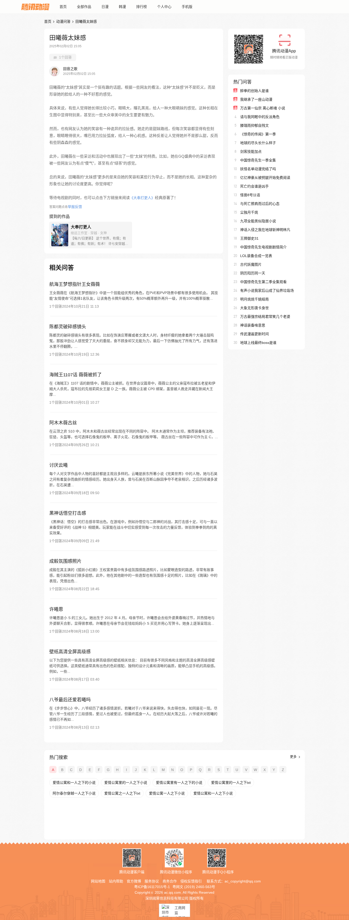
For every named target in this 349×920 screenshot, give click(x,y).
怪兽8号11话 (250, 195)
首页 (63, 7)
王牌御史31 (249, 238)
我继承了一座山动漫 (256, 99)
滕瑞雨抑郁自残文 (254, 125)
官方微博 (134, 881)
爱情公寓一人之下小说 (167, 793)
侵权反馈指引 (191, 881)
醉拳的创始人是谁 (254, 91)
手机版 (187, 7)
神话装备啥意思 (252, 325)
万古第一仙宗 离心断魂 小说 (262, 108)
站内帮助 (116, 881)
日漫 (105, 7)
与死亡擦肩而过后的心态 (260, 204)
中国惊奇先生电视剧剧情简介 (263, 247)
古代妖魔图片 (251, 264)
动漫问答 (63, 21)
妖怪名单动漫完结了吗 (258, 169)
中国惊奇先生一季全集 (258, 160)
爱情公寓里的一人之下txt (231, 783)
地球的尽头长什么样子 (258, 143)
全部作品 (84, 7)
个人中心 (164, 7)
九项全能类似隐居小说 (258, 221)
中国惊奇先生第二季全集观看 (263, 282)
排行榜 (141, 7)
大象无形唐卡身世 (254, 308)
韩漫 (122, 7)
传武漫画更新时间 (254, 334)
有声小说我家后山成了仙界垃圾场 (267, 290)
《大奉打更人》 (142, 198)
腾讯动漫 (35, 6)
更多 (294, 757)
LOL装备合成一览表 (256, 256)
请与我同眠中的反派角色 (260, 117)
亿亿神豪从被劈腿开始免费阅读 (265, 178)
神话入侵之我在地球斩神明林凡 (265, 230)
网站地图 (98, 881)
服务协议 (152, 881)
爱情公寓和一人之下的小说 (74, 783)
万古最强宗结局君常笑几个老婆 (265, 317)
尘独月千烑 (249, 212)
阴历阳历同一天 (252, 273)
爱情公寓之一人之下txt (122, 793)
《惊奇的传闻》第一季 (258, 134)
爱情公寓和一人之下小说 (213, 793)
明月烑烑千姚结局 (254, 299)
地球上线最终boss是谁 (258, 343)
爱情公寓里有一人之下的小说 (179, 783)
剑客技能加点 (251, 151)
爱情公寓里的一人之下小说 (125, 783)
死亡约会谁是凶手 (254, 186)
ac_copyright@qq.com (243, 881)
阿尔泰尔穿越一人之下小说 (74, 793)
